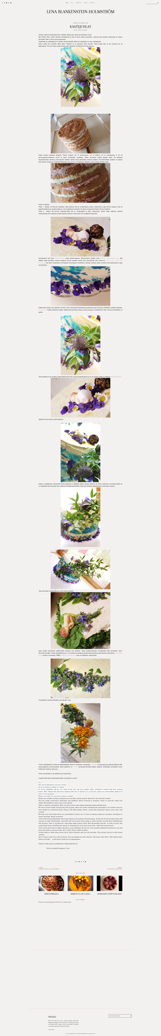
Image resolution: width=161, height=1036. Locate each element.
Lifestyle (78, 2)
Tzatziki (75, 767)
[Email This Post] (85, 861)
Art (72, 2)
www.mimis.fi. (43, 310)
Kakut (79, 30)
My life (92, 2)
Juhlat (76, 30)
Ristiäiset (84, 30)
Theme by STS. (92, 1033)
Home (67, 2)
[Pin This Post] (83, 861)
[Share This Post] (81, 861)
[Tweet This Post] (79, 861)
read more (51, 1029)
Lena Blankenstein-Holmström (80, 11)
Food (85, 2)
